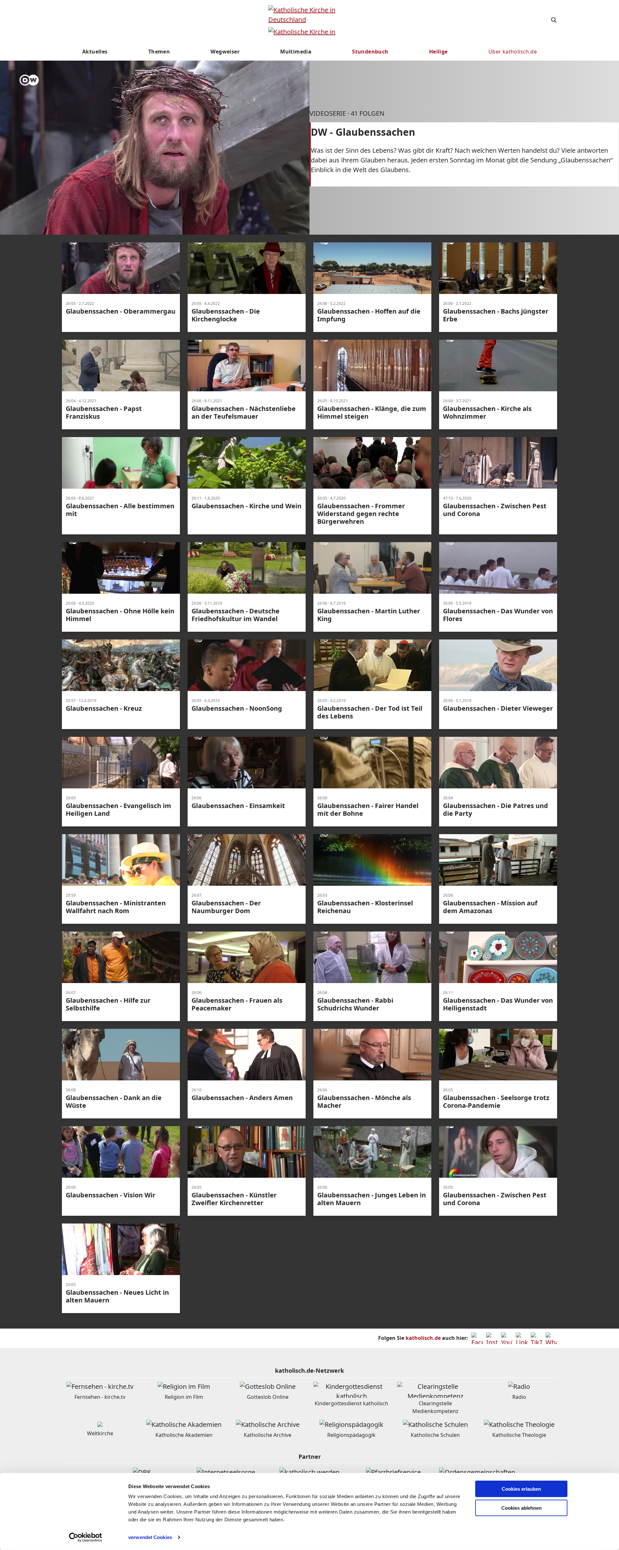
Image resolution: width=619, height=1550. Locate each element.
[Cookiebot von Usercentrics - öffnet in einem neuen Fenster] (85, 1537)
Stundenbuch (370, 51)
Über (512, 51)
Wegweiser (225, 51)
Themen (159, 51)
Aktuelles (95, 51)
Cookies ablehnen (521, 1508)
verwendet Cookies (150, 1537)
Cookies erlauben (521, 1489)
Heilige (438, 51)
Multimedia (295, 51)
